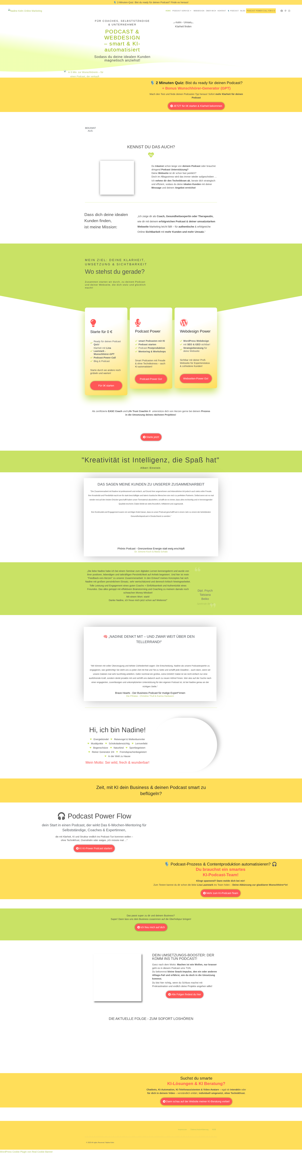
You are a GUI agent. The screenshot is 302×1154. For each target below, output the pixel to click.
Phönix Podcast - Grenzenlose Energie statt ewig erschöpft (151, 548)
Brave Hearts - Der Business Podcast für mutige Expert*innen (150, 692)
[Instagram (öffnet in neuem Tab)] (289, 11)
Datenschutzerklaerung (199, 1129)
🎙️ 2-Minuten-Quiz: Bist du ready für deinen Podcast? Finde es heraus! (151, 2)
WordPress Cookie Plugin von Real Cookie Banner (26, 1151)
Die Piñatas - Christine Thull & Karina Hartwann (150, 696)
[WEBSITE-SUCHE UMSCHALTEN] (277, 10)
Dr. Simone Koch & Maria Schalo (151, 552)
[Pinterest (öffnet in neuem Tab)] (285, 11)
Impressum (182, 1129)
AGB (214, 1129)
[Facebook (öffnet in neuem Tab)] (282, 11)
